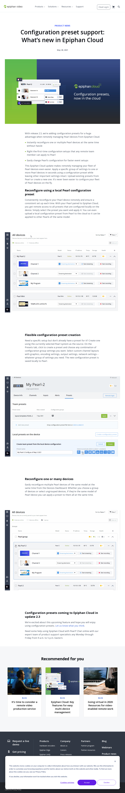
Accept (87, 782)
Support (79, 6)
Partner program (87, 746)
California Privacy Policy (13, 790)
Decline (106, 782)
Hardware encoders (47, 746)
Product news (109, 753)
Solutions (52, 6)
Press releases (66, 754)
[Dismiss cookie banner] (115, 761)
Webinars (107, 747)
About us (63, 746)
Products (39, 6)
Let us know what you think (69, 625)
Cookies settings (67, 782)
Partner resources (88, 750)
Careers (63, 750)
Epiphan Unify (45, 754)
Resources (66, 6)
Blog (104, 741)
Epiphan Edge (45, 750)
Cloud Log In (104, 7)
